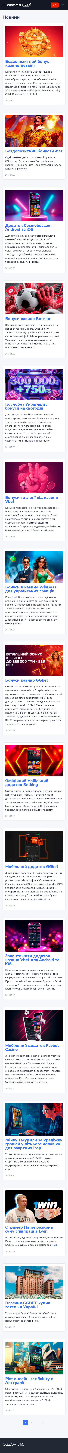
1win (55, 1245)
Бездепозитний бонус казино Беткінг (27, 64)
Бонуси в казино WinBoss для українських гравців (30, 589)
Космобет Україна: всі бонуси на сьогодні (26, 406)
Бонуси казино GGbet (26, 680)
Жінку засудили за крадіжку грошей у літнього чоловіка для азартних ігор (33, 1144)
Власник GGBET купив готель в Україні (27, 1305)
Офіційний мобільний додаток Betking (26, 783)
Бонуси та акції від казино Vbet (31, 500)
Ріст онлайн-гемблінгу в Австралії (29, 1381)
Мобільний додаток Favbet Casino (32, 1048)
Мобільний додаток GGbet (31, 867)
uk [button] (63, 4)
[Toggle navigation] (4, 5)
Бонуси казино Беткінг (28, 319)
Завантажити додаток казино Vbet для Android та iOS (32, 960)
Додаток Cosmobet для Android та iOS (28, 228)
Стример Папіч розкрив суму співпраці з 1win (29, 1229)
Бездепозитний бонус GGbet (33, 151)
